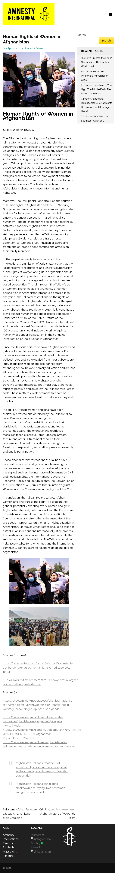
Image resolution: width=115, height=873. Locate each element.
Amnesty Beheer (34, 48)
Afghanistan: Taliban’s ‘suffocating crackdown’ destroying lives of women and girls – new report (40, 788)
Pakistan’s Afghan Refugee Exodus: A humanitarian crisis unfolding (20, 813)
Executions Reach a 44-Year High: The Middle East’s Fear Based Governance (96, 89)
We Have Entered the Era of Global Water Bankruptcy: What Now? (96, 62)
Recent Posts (92, 51)
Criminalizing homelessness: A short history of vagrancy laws (57, 813)
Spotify (36, 843)
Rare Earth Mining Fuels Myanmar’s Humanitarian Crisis (94, 75)
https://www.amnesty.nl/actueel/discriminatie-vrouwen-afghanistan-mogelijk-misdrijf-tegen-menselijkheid (33, 721)
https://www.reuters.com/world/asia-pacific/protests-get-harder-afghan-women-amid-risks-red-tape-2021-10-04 (38, 667)
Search (81, 34)
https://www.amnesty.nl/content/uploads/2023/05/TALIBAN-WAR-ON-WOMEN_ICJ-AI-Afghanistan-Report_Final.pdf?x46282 (43, 734)
